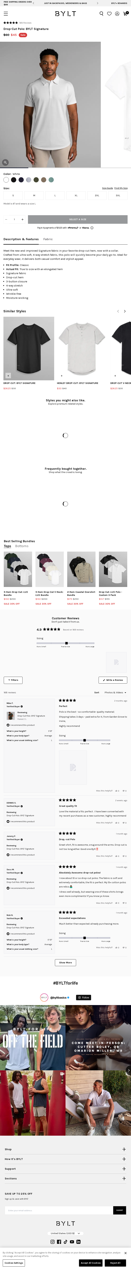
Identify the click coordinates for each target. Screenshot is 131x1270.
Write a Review (116, 681)
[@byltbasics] (44, 997)
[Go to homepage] (65, 13)
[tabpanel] (65, 274)
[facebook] (59, 1242)
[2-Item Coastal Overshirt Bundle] (81, 569)
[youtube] (72, 1242)
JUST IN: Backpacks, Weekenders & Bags (65, 3)
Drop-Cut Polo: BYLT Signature (31, 717)
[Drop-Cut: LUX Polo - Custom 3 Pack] (113, 569)
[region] (116, 662)
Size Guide (107, 188)
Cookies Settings (14, 1263)
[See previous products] (118, 311)
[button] (17, 23)
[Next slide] (97, 3)
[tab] (21, 239)
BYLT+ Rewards (119, 3)
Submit (119, 1210)
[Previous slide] (33, 3)
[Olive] (43, 180)
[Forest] (36, 180)
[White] (6, 180)
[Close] (125, 1253)
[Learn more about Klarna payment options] (92, 228)
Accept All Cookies (91, 1263)
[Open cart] (125, 13)
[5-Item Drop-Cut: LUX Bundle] (18, 569)
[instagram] (52, 1242)
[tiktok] (65, 1242)
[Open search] (101, 13)
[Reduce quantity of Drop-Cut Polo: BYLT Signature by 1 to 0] (6, 219)
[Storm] (28, 180)
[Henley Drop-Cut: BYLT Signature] (82, 348)
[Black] (13, 180)
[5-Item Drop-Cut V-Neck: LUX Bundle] (49, 569)
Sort (97, 692)
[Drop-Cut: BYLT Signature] (28, 348)
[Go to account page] (117, 13)
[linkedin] (78, 1242)
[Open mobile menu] (6, 14)
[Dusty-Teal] (51, 180)
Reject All (115, 1263)
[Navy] (21, 180)
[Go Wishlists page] (109, 14)
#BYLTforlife (65, 983)
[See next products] (125, 311)
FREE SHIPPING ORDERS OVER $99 (18, 3)
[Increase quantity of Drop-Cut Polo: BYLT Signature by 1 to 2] (22, 219)
